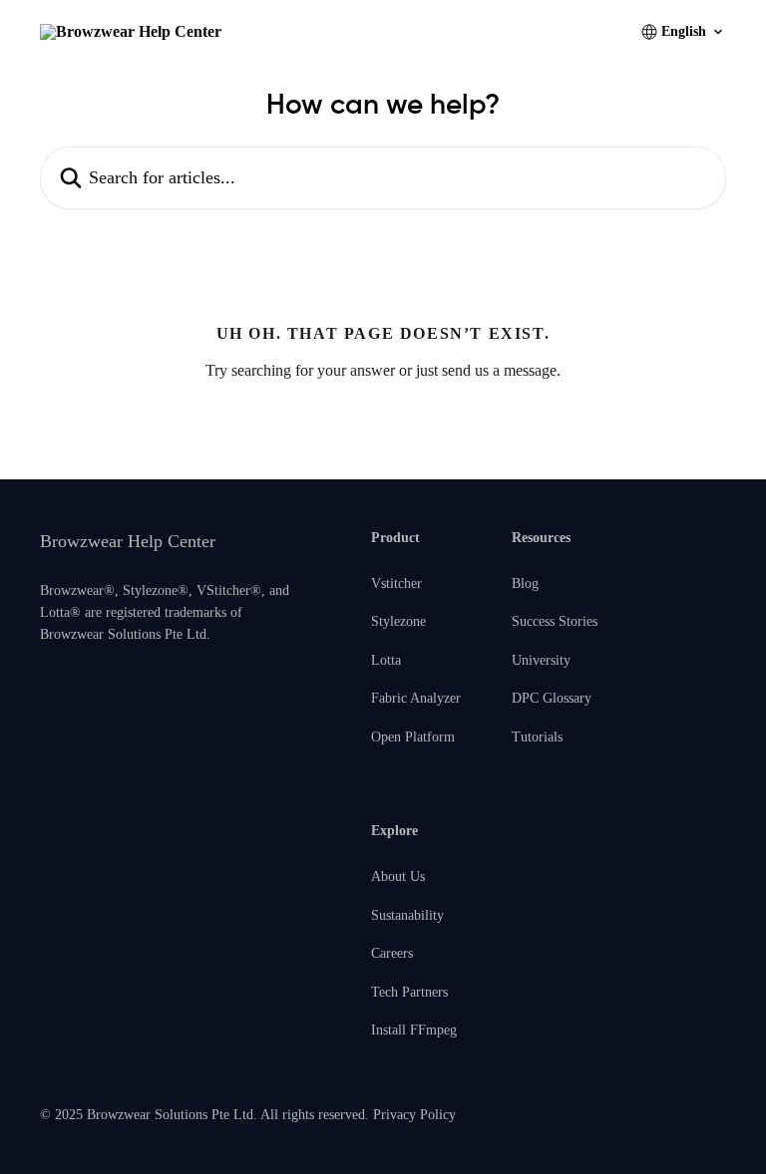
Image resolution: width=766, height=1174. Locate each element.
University (541, 660)
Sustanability (407, 915)
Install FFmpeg (414, 1030)
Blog (525, 583)
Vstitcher (396, 583)
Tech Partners (409, 992)
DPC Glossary (551, 698)
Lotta (386, 660)
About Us (398, 876)
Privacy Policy (414, 1114)
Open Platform (413, 737)
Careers (392, 953)
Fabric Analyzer (416, 698)
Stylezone (398, 621)
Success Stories (554, 621)
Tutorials (537, 737)
